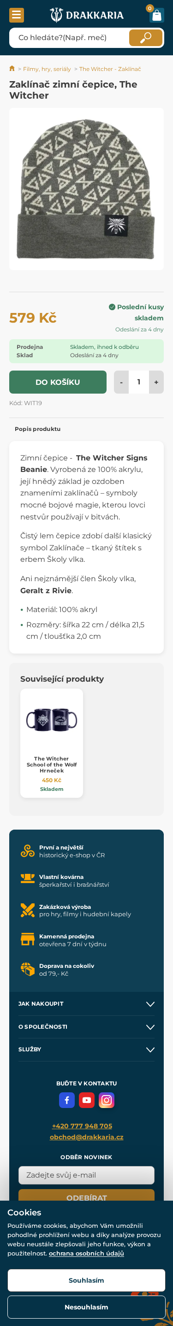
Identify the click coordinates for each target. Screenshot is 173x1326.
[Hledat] (145, 37)
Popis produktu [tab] (37, 428)
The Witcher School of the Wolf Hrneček (52, 764)
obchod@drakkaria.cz (87, 1137)
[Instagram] (106, 1100)
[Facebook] (67, 1100)
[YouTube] (87, 1100)
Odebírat (86, 1198)
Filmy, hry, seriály (47, 68)
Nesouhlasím (86, 1307)
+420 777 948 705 (82, 1126)
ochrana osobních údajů (86, 1253)
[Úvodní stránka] (12, 68)
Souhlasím (86, 1280)
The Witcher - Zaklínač (110, 68)
